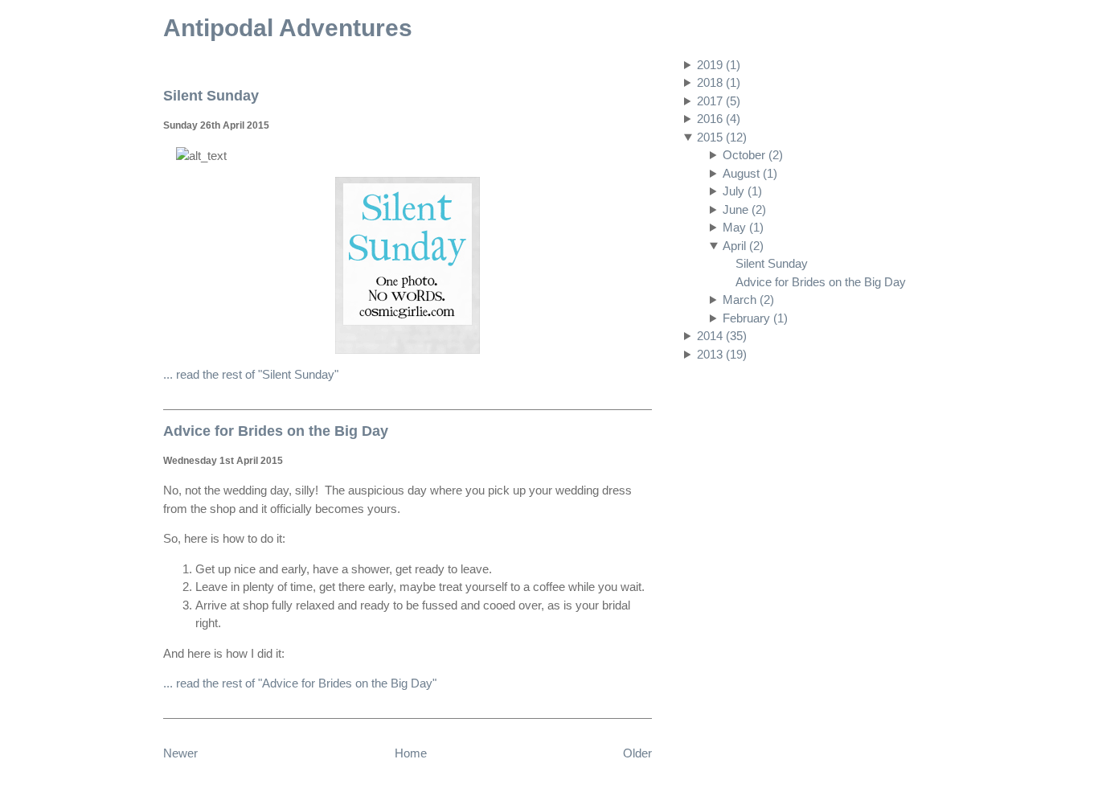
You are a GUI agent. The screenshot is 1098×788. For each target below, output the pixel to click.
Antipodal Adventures (287, 27)
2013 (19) (722, 354)
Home (411, 753)
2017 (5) (718, 101)
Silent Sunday (771, 263)
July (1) (742, 191)
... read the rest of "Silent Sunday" (250, 374)
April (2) (743, 245)
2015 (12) (722, 137)
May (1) (743, 227)
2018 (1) (718, 82)
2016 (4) (718, 118)
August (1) (750, 173)
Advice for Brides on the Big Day (820, 282)
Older (637, 753)
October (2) (753, 155)
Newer (180, 753)
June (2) (744, 209)
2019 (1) (718, 65)
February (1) (755, 318)
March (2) (748, 299)
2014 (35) (722, 336)
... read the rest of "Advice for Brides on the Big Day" (299, 683)
